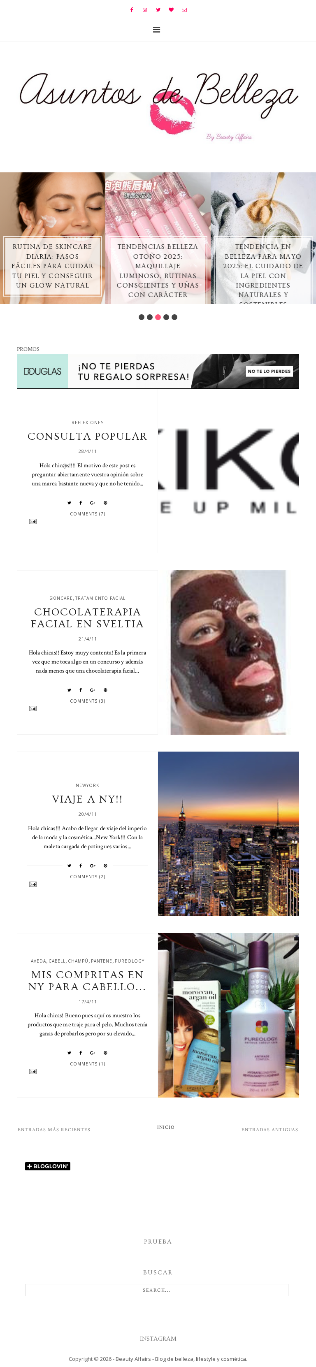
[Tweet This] (69, 503)
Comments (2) (87, 877)
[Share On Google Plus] (93, 503)
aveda (38, 961)
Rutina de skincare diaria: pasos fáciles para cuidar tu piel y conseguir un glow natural (53, 266)
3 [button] (158, 317)
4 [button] (166, 317)
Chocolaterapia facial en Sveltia (87, 618)
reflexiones (88, 422)
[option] (52, 238)
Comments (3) (87, 701)
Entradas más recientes (54, 1130)
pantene (101, 961)
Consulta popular (88, 437)
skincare (61, 598)
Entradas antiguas (270, 1130)
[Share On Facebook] (80, 503)
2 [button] (150, 317)
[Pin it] (106, 503)
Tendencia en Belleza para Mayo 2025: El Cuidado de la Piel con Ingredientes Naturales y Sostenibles (263, 275)
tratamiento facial (100, 598)
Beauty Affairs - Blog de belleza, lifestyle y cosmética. (181, 1358)
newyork (87, 785)
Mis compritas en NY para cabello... (87, 981)
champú (78, 961)
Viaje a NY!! (87, 799)
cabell (57, 961)
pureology (129, 961)
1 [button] (141, 317)
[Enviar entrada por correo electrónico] (87, 521)
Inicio (166, 1127)
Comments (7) (87, 514)
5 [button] (174, 317)
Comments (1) (87, 1064)
